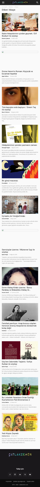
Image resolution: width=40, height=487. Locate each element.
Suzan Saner (5, 292)
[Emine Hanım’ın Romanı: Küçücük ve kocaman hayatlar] (20, 60)
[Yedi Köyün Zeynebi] (20, 422)
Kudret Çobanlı (6, 38)
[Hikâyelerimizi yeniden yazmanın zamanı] (20, 134)
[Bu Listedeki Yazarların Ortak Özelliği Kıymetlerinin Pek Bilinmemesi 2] (20, 386)
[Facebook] (10, 474)
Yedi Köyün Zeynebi (10, 433)
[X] (25, 474)
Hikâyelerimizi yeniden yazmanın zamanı (19, 145)
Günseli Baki (5, 218)
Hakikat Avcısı (6, 436)
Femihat (4, 330)
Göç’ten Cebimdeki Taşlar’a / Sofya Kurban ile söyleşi (17, 363)
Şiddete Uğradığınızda (19, 481)
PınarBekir (5, 183)
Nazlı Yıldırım (5, 112)
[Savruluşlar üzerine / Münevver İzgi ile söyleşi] (20, 238)
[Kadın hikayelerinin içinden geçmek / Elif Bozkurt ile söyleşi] (20, 22)
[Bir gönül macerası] (20, 169)
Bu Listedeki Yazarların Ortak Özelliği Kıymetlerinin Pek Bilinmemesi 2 (18, 398)
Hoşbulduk (9, 481)
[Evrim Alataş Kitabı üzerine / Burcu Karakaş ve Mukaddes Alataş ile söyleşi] (20, 276)
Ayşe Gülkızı (5, 76)
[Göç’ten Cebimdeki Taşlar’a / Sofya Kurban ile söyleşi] (20, 350)
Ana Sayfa (4, 7)
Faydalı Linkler (30, 481)
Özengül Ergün (6, 147)
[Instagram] (15, 474)
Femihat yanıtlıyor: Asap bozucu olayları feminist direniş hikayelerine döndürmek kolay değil (19, 325)
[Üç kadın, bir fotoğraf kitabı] (20, 205)
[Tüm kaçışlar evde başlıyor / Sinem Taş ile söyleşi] (20, 96)
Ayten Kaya (5, 254)
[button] (3, 2)
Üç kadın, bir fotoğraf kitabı (13, 216)
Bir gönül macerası (10, 181)
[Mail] (20, 474)
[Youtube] (30, 474)
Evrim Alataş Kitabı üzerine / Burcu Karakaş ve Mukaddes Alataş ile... (17, 288)
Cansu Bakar (5, 402)
